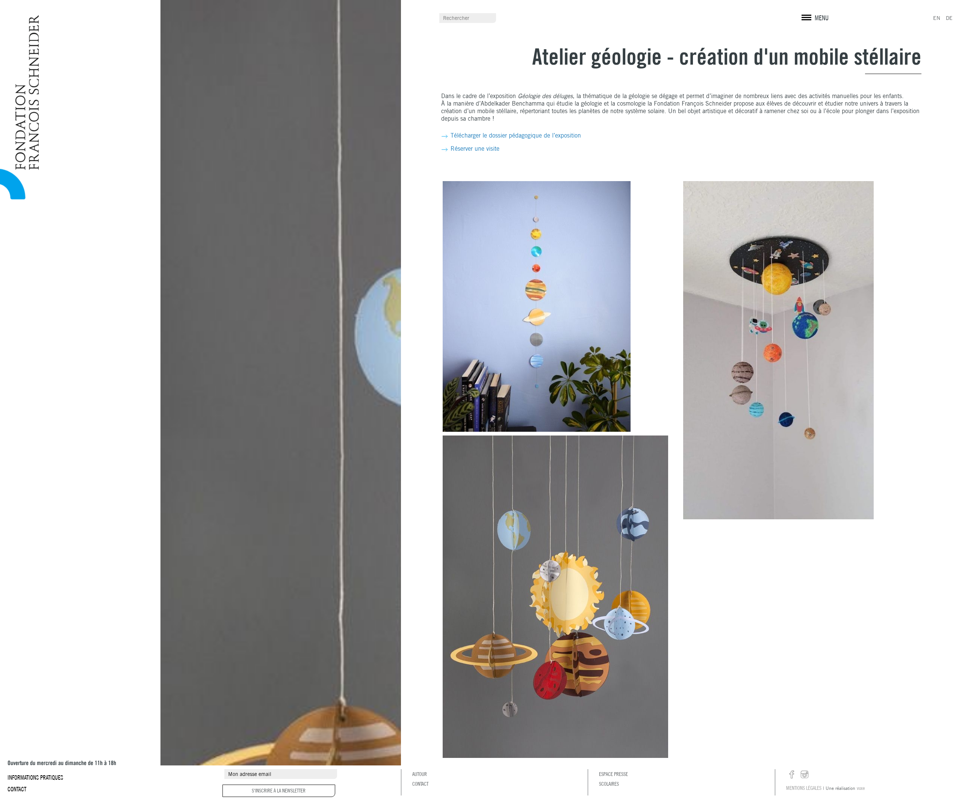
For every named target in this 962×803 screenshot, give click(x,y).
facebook (791, 774)
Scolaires (609, 784)
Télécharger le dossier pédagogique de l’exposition (516, 135)
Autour (419, 774)
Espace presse (613, 774)
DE (949, 18)
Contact (17, 789)
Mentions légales (803, 788)
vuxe (861, 788)
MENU (822, 18)
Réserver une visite (475, 148)
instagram (804, 774)
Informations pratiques (35, 777)
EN (936, 18)
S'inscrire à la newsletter (279, 791)
